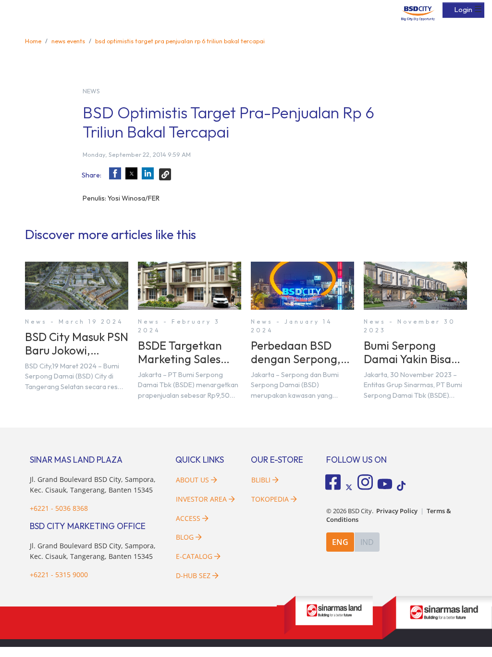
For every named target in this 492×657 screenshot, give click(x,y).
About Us (192, 479)
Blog (185, 537)
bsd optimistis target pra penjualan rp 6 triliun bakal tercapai (180, 41)
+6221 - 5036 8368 (59, 508)
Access (188, 518)
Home (33, 41)
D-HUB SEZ (194, 575)
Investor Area (201, 499)
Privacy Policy (397, 511)
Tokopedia (270, 499)
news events (68, 41)
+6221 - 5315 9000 (59, 574)
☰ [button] (478, 9)
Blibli (261, 479)
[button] (115, 173)
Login (463, 9)
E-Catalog (195, 556)
